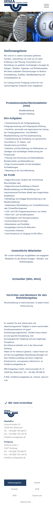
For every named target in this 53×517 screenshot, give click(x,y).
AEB (14, 495)
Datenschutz (25, 502)
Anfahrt (37, 483)
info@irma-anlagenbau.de (15, 437)
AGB (37, 489)
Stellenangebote (14, 483)
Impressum (37, 495)
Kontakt (14, 489)
